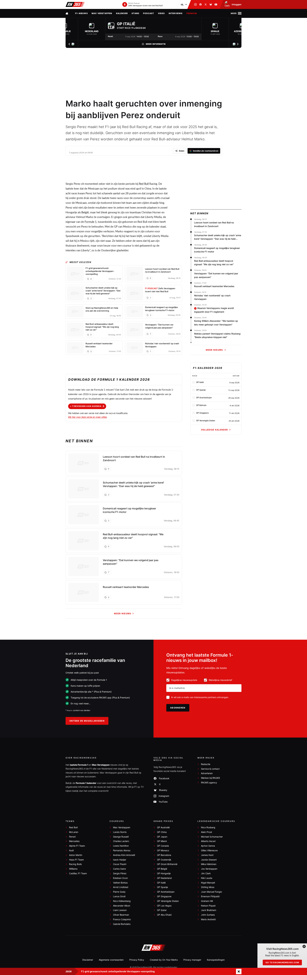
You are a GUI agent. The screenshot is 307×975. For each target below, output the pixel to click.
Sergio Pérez (119, 873)
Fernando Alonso (121, 850)
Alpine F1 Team (77, 846)
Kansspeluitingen (216, 959)
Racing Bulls (75, 864)
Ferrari (72, 836)
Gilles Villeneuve (209, 850)
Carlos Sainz (119, 869)
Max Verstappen (102, 13)
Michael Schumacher (212, 836)
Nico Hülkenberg (122, 901)
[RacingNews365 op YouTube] (215, 4)
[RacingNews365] (75, 4)
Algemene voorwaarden (111, 959)
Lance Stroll (119, 896)
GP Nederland (164, 878)
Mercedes (74, 841)
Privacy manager (192, 959)
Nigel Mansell (208, 882)
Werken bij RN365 (210, 778)
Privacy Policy (136, 959)
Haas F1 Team (76, 859)
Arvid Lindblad (120, 887)
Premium (191, 13)
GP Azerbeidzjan (165, 892)
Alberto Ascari (208, 841)
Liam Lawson (120, 910)
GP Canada (163, 846)
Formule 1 (91, 222)
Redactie (205, 764)
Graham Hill (207, 901)
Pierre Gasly (119, 892)
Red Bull (144, 184)
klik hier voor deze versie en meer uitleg (87, 417)
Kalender (122, 13)
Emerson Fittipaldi (210, 896)
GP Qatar (162, 910)
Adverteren (207, 773)
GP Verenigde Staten (168, 901)
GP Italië (161, 882)
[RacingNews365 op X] (205, 4)
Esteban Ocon (120, 878)
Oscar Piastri (119, 864)
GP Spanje (162, 887)
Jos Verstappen (209, 869)
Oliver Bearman (121, 915)
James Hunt (207, 855)
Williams (73, 869)
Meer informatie (156, 44)
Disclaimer (87, 959)
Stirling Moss (207, 887)
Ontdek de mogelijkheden (87, 721)
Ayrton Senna (208, 846)
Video (161, 13)
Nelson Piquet (208, 905)
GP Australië (163, 827)
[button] (91, 29)
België (85, 212)
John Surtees (208, 915)
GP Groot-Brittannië (167, 864)
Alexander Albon (121, 905)
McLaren (73, 832)
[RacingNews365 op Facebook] (200, 4)
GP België (162, 869)
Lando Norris (119, 832)
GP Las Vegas (164, 905)
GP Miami (162, 841)
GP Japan (162, 836)
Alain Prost (206, 832)
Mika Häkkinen (208, 864)
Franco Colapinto (122, 919)
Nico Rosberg (208, 827)
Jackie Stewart (209, 859)
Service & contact (210, 769)
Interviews (176, 13)
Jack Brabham (208, 910)
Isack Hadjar (119, 859)
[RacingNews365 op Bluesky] (210, 4)
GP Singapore (164, 896)
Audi (71, 850)
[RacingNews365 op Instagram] (195, 4)
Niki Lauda (206, 878)
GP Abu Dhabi (164, 915)
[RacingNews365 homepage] (67, 13)
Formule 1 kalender (86, 783)
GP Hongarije (164, 873)
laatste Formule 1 (79, 764)
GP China (162, 832)
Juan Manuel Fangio (211, 892)
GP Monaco (163, 850)
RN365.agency (209, 782)
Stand (135, 13)
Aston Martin (75, 855)
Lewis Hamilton (121, 846)
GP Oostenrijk (164, 859)
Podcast (148, 13)
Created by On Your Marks (164, 959)
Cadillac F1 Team (78, 873)
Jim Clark (206, 873)
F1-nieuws (81, 13)
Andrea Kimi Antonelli (124, 855)
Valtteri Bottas (120, 882)
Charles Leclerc (121, 841)
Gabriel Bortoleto (121, 924)
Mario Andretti (208, 919)
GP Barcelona (164, 855)
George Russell (121, 836)
